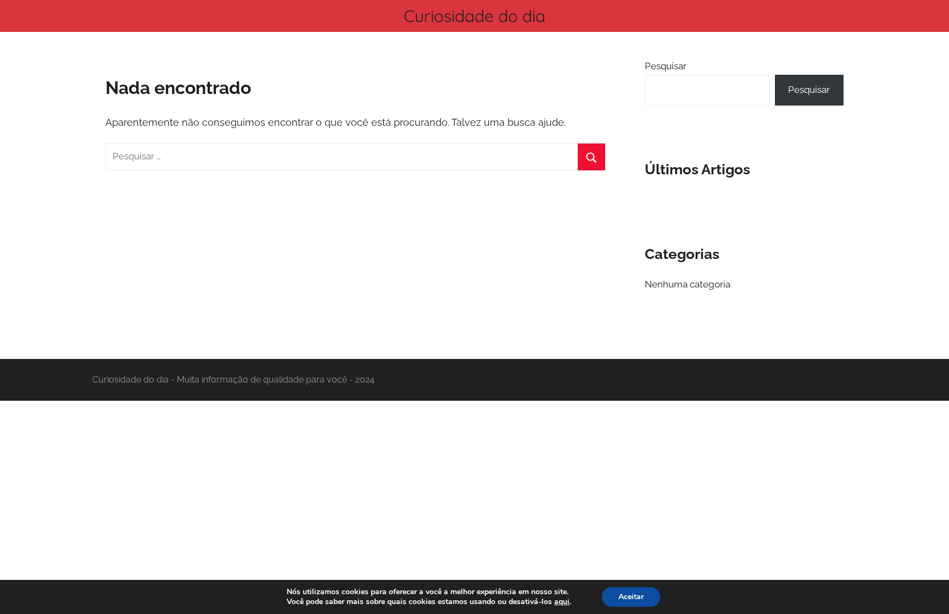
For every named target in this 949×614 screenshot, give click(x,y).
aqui (562, 602)
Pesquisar (665, 65)
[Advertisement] (474, 482)
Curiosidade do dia (474, 15)
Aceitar (631, 596)
